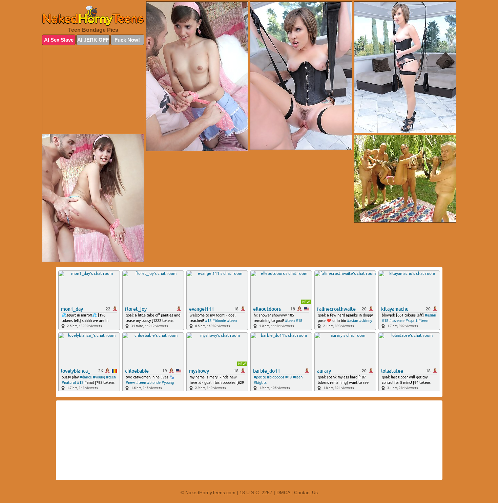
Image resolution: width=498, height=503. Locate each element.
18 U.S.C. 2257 (256, 492)
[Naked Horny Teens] (93, 15)
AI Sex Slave (59, 40)
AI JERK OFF (93, 40)
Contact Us (306, 492)
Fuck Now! (127, 40)
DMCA (283, 492)
